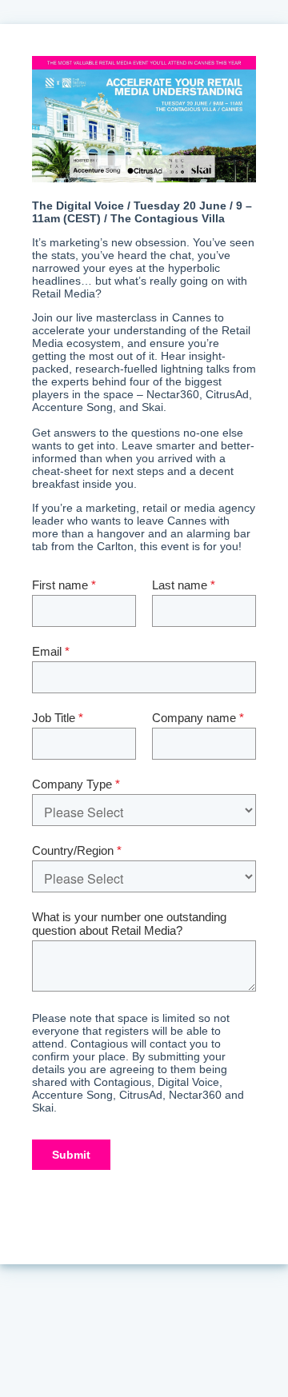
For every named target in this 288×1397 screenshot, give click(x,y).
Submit (71, 1154)
